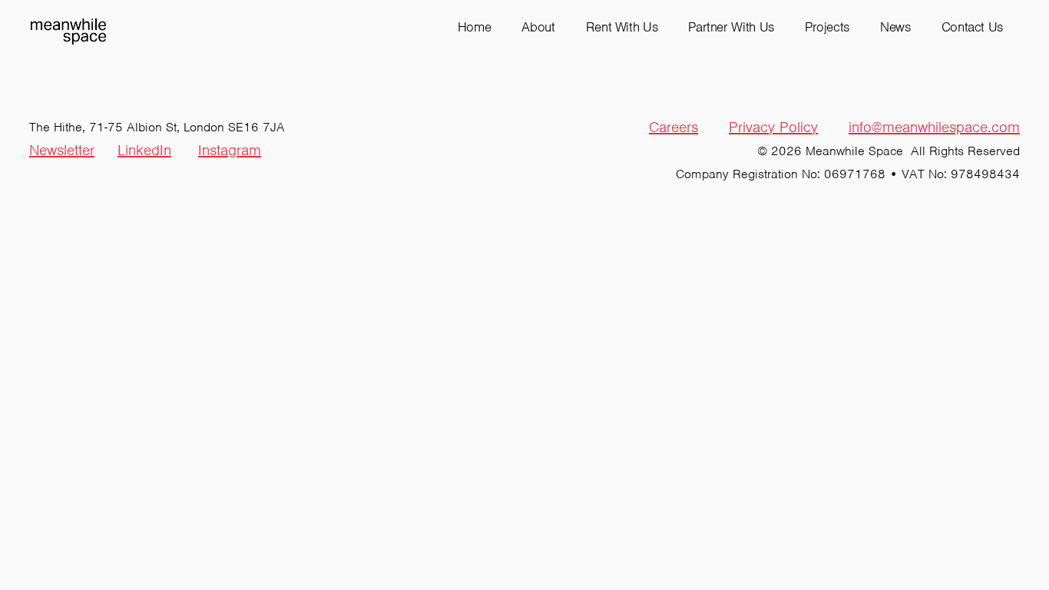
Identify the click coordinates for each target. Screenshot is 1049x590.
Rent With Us (622, 26)
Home (474, 26)
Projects (827, 26)
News (895, 26)
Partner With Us (731, 26)
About (537, 26)
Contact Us (972, 26)
